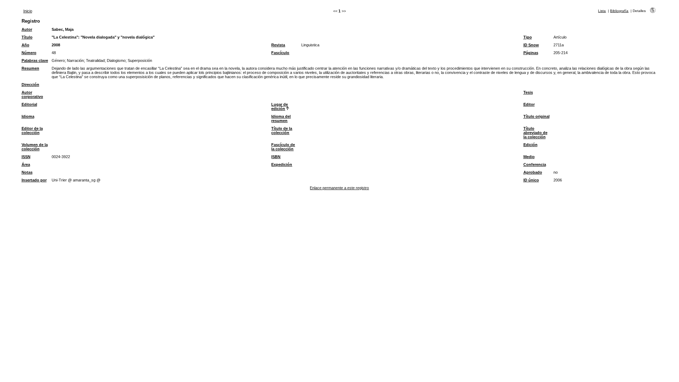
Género (58, 60)
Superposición (140, 60)
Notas (27, 172)
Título (27, 37)
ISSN (26, 157)
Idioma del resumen (281, 118)
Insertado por (34, 180)
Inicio (27, 11)
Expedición (281, 164)
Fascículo (280, 53)
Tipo (527, 37)
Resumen (30, 68)
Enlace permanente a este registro (339, 188)
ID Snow (531, 45)
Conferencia (534, 164)
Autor (27, 29)
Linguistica (310, 45)
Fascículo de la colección (283, 147)
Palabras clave (35, 60)
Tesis (528, 92)
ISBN (275, 157)
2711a (558, 45)
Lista (602, 11)
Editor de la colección (32, 130)
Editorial (29, 104)
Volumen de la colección (35, 147)
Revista (278, 45)
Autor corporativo (32, 94)
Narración (75, 60)
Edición (530, 145)
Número (29, 53)
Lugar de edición (279, 106)
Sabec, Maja (63, 29)
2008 (56, 45)
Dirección (30, 84)
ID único (531, 180)
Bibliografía (619, 11)
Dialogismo (116, 60)
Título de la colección (281, 130)
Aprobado (532, 172)
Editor (529, 104)
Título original (536, 116)
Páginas (530, 53)
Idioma (28, 116)
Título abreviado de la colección (535, 132)
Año (25, 45)
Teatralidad (95, 60)
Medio (529, 157)
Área (26, 164)
